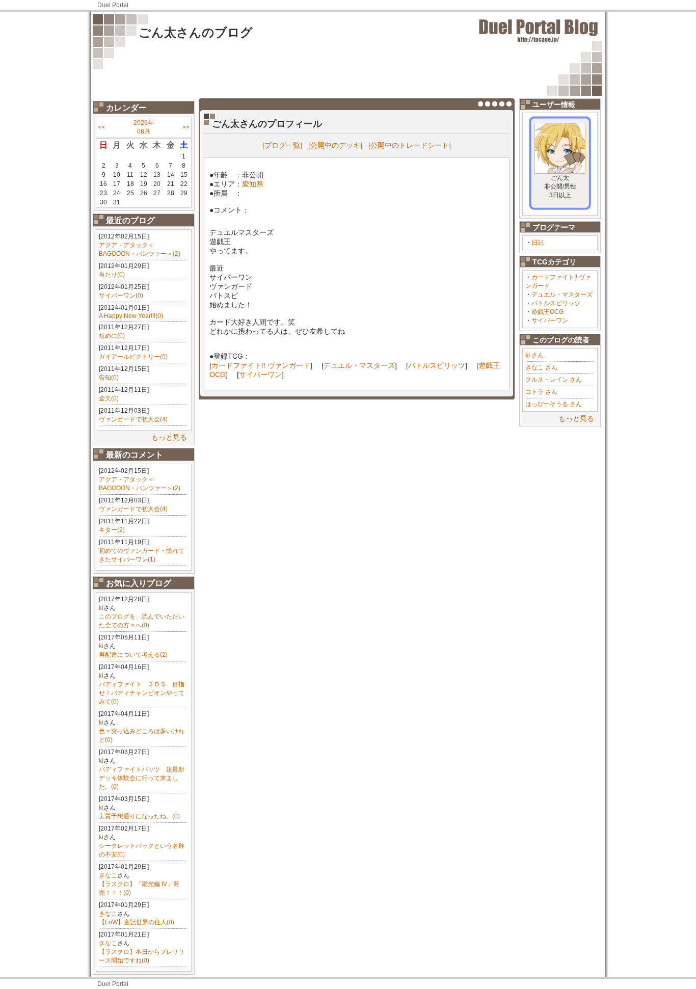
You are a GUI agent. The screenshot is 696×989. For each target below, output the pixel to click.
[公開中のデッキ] (335, 145)
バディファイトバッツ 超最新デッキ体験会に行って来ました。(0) (141, 778)
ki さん (534, 355)
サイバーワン (549, 320)
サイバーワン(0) (121, 295)
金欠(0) (109, 398)
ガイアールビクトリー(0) (133, 356)
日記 (537, 242)
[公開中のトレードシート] (409, 145)
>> (186, 127)
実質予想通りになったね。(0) (139, 816)
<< (101, 127)
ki (101, 607)
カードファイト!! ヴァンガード (260, 365)
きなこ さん (541, 367)
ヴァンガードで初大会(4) (133, 419)
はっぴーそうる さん (553, 404)
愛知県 (252, 184)
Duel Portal (112, 5)
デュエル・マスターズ (562, 294)
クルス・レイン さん (553, 379)
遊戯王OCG (547, 311)
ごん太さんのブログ (196, 32)
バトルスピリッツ (555, 303)
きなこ (108, 875)
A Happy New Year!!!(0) (131, 315)
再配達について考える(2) (133, 654)
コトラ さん (541, 391)
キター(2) (112, 529)
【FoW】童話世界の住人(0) (136, 922)
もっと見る (169, 437)
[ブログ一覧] (282, 145)
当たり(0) (112, 274)
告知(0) (109, 377)
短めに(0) (112, 335)
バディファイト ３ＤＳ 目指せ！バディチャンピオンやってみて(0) (141, 693)
